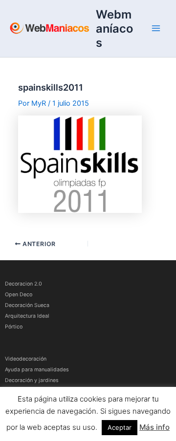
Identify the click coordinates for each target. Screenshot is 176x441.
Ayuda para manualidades (37, 369)
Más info (154, 427)
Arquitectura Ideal (27, 316)
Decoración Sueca (27, 305)
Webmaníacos (114, 28)
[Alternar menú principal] (156, 28)
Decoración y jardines (32, 380)
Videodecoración (25, 359)
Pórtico (13, 327)
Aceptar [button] (120, 427)
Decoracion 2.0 (23, 284)
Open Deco (18, 294)
